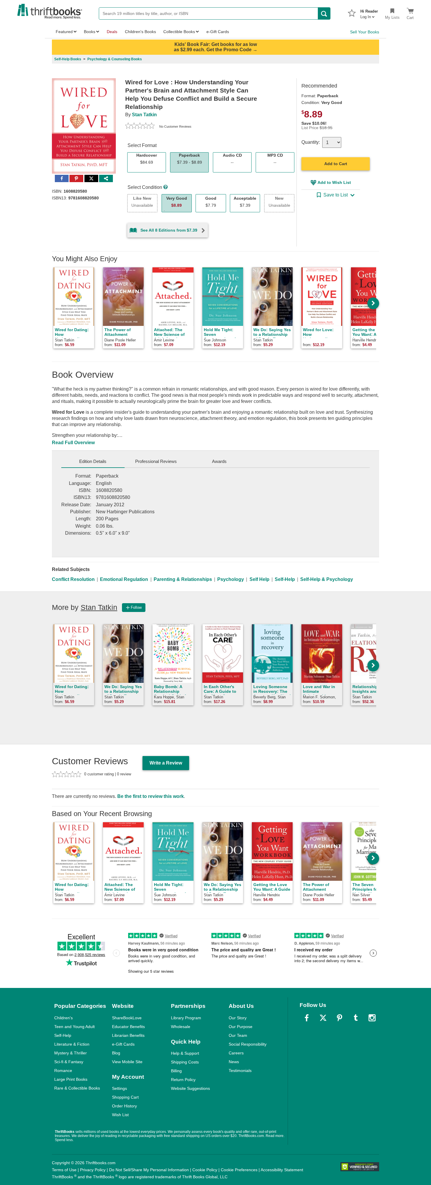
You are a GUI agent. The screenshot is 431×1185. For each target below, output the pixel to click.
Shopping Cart (125, 1097)
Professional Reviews (156, 461)
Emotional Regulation (124, 579)
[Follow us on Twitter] (323, 1018)
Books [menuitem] (89, 31)
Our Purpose (240, 1026)
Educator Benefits (128, 1026)
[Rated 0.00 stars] (140, 126)
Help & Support (185, 1053)
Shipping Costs (185, 1062)
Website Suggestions (190, 1088)
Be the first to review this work (150, 796)
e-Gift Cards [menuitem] (217, 31)
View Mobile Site (127, 1061)
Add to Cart (335, 163)
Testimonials (240, 1070)
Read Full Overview (73, 442)
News (234, 1061)
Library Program (186, 1017)
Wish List (120, 1114)
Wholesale (180, 1026)
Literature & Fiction (71, 1044)
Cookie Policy (204, 1169)
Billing (176, 1070)
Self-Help (285, 579)
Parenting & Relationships (183, 579)
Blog (116, 1053)
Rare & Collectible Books (77, 1088)
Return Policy (183, 1079)
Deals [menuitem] (112, 31)
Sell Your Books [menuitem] (364, 32)
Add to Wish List (334, 182)
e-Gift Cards (123, 1044)
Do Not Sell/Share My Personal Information (149, 1169)
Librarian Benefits (128, 1035)
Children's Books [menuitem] (140, 31)
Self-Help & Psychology (326, 579)
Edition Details (92, 461)
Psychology (230, 579)
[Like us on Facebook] (307, 1018)
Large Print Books (70, 1079)
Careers (236, 1053)
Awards (219, 461)
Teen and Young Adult (74, 1026)
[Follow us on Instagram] (372, 1018)
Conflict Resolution (73, 579)
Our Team (238, 1035)
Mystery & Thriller (70, 1053)
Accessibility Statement (282, 1169)
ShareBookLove (127, 1017)
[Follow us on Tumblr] (356, 1018)
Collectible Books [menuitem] (179, 31)
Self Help (259, 579)
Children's (63, 1017)
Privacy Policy (93, 1169)
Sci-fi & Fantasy (68, 1061)
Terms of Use (64, 1169)
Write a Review (166, 762)
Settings (119, 1088)
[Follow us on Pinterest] (339, 1018)
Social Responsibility (248, 1044)
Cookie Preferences (239, 1169)
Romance (63, 1070)
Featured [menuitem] (64, 31)
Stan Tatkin (144, 114)
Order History (124, 1106)
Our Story (238, 1017)
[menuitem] (369, 12)
